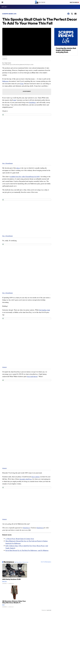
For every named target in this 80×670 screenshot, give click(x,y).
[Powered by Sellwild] (49, 610)
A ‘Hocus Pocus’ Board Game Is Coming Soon (19, 539)
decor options (35, 477)
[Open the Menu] (2, 2)
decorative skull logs (26, 479)
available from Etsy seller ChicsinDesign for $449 (25, 176)
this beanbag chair (44, 310)
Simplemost (26, 528)
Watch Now (74, 2)
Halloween (5, 81)
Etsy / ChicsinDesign (7, 163)
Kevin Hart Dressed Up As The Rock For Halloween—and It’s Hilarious (26, 550)
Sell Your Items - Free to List (21, 562)
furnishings (32, 102)
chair (14, 100)
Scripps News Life (9, 14)
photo (18, 168)
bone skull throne (32, 376)
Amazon (4, 367)
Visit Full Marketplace (46, 561)
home (22, 83)
